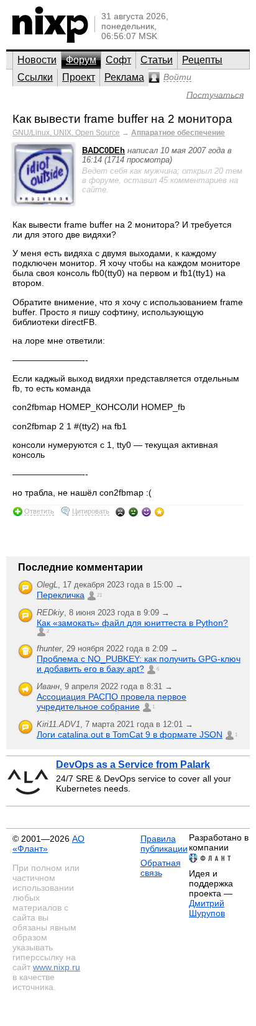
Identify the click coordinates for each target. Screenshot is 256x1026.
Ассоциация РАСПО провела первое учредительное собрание (111, 702)
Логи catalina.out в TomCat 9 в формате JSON (129, 734)
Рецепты (202, 60)
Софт (118, 60)
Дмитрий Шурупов (207, 908)
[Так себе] (133, 512)
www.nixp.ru (56, 967)
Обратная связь (160, 868)
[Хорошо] (146, 512)
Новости (37, 60)
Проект (78, 77)
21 (99, 595)
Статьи (156, 60)
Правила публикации (164, 844)
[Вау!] (159, 512)
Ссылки (35, 77)
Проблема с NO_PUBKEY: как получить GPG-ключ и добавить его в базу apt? (138, 664)
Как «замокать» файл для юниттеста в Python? (132, 623)
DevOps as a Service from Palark (133, 764)
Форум (81, 60)
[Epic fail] (120, 512)
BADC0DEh (103, 150)
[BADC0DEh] (43, 202)
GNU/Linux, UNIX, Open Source (66, 132)
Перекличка (61, 595)
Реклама (124, 77)
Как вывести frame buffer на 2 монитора (122, 118)
